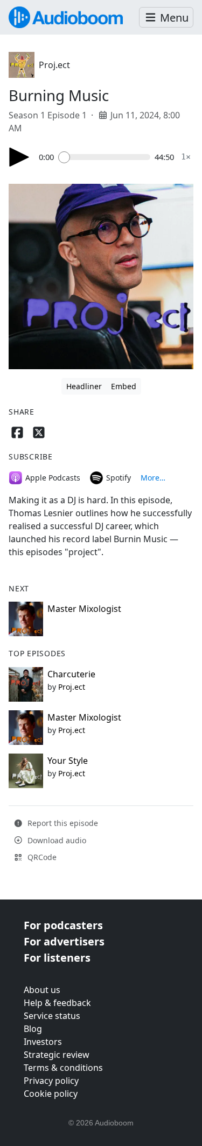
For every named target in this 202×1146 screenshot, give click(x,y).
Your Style (67, 761)
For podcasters (63, 925)
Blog (33, 1029)
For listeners (57, 957)
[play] (19, 157)
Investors (43, 1042)
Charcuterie (71, 674)
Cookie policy (51, 1094)
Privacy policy (51, 1081)
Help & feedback (57, 1003)
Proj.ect (54, 65)
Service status (52, 1016)
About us (42, 990)
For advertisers (64, 941)
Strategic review (56, 1055)
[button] (166, 17)
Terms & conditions (63, 1068)
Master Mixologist (84, 609)
